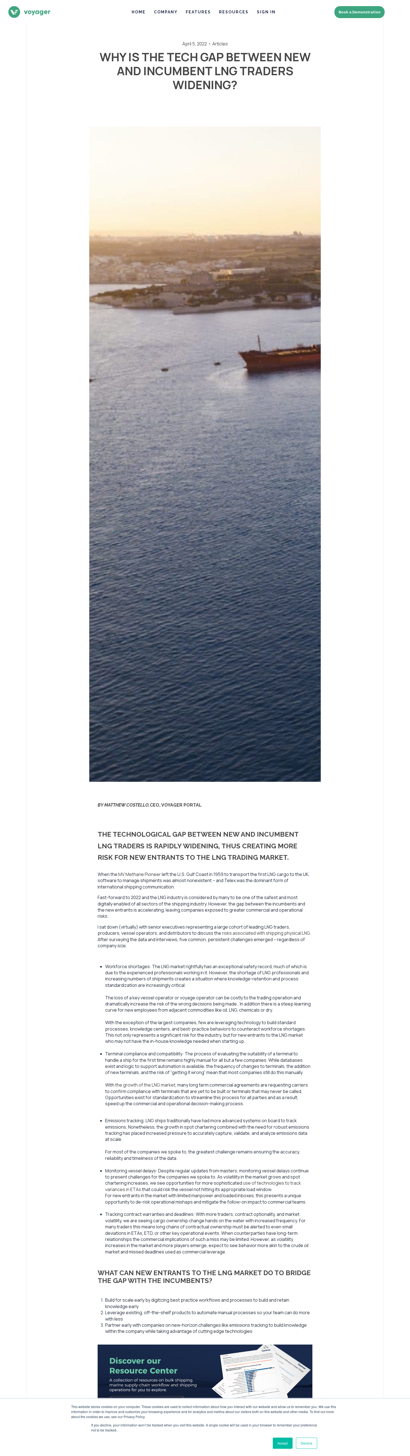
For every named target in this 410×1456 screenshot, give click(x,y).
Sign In (266, 12)
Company (166, 12)
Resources (234, 12)
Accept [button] (283, 1443)
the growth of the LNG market (145, 1085)
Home (139, 12)
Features (198, 12)
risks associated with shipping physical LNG (266, 933)
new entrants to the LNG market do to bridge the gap (204, 1277)
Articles (220, 44)
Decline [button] (306, 1443)
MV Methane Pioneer (139, 874)
